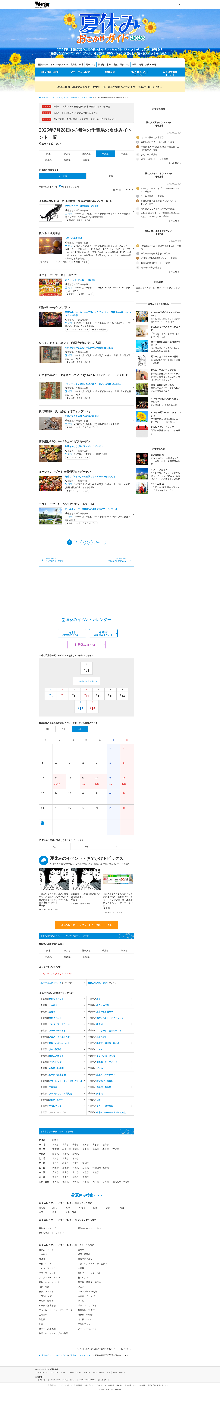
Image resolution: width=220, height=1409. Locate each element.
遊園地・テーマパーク (88, 1296)
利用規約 (53, 1385)
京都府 (65, 1167)
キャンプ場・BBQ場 (87, 1291)
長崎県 (75, 1181)
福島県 (106, 1144)
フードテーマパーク (87, 1328)
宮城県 (55, 1144)
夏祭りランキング (47, 1228)
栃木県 (67, 159)
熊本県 (85, 1181)
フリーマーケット (47, 1272)
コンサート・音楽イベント (90, 1272)
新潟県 (75, 1153)
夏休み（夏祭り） (99, 1372)
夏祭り (111, 72)
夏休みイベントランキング (90, 1228)
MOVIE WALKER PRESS (87, 1380)
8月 (118, 846)
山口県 (75, 1172)
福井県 (75, 1158)
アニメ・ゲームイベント (50, 1277)
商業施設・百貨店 (86, 1310)
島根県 (95, 1172)
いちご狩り (55, 1372)
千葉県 (105, 950)
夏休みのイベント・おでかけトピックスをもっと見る (86, 925)
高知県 (85, 1177)
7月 (86, 846)
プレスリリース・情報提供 (105, 1385)
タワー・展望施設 (47, 1328)
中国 (134, 64)
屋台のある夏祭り (86, 1258)
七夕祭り (43, 1254)
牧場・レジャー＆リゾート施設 (53, 1333)
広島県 (55, 1172)
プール (81, 1300)
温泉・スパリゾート (87, 1305)
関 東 (42, 1149)
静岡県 (85, 1163)
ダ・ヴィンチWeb (54, 1380)
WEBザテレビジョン (69, 1380)
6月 (54, 846)
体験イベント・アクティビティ (92, 1263)
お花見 (63, 1372)
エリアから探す (81, 72)
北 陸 (42, 1158)
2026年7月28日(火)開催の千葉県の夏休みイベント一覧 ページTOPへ (106, 1348)
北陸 (115, 64)
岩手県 (75, 1144)
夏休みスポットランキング (51, 1233)
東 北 (42, 1144)
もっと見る (174, 163)
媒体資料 (119, 1385)
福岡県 (55, 1181)
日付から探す (51, 71)
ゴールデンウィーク (75, 1372)
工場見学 (43, 1314)
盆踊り (42, 1258)
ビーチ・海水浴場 (47, 1305)
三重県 (75, 1163)
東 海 (42, 1163)
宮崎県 (106, 1181)
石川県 (55, 1158)
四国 (141, 64)
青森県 (65, 1144)
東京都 (67, 153)
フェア (81, 1286)
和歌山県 (96, 1167)
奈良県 (85, 1167)
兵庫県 (75, 1167)
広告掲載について (131, 1385)
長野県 (65, 1153)
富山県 (65, 1158)
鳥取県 (85, 1172)
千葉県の (52, 998)
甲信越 (101, 64)
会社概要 (142, 1385)
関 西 (42, 1167)
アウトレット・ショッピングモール (55, 1310)
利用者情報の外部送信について (158, 1385)
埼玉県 (124, 153)
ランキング (56, 982)
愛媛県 (65, 1177)
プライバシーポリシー (65, 1385)
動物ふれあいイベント (49, 1282)
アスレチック (84, 1324)
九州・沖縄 (150, 64)
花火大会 (87, 1372)
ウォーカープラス (42, 1372)
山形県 (95, 1144)
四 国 (42, 1177)
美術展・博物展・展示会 (89, 1282)
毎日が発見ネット (104, 1380)
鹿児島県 (117, 1181)
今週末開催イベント (171, 73)
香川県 (55, 1177)
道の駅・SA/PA (85, 1319)
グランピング (45, 1296)
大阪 (128, 64)
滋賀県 (106, 1167)
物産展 (81, 1268)
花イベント (83, 1277)
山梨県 (55, 1153)
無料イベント (45, 1263)
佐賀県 (65, 1181)
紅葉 (108, 1372)
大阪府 (55, 1167)
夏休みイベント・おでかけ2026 (53, 64)
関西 (122, 64)
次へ (98, 542)
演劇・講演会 (45, 1286)
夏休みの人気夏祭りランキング (57, 973)
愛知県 (55, 1163)
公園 (41, 1324)
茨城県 (86, 159)
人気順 (110, 176)
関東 (88, 64)
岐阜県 (65, 1163)
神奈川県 (86, 153)
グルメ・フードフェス (49, 1268)
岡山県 (65, 1172)
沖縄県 (126, 1181)
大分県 (95, 1181)
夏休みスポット (46, 1291)
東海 (109, 64)
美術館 (42, 1319)
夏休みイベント (46, 1249)
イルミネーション (119, 1372)
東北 (81, 64)
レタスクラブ (41, 1380)
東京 (93, 64)
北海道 (73, 64)
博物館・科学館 (85, 1314)
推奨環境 (79, 1385)
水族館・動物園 (46, 1300)
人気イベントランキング (141, 73)
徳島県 (75, 1177)
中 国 (42, 1172)
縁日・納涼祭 (84, 1254)
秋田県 (85, 1144)
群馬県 (48, 159)
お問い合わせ (88, 1385)
